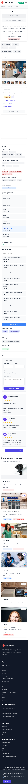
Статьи (4, 673)
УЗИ (3, 165)
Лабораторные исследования (9, 180)
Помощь (4, 735)
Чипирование (12, 151)
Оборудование (7, 51)
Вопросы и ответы (7, 678)
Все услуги (5, 758)
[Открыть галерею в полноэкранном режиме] (14, 70)
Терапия (23, 157)
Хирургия (4, 745)
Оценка (6, 370)
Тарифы (4, 732)
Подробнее (6, 777)
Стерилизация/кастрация (7, 154)
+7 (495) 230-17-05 (10, 100)
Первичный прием (15, 157)
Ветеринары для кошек (8, 710)
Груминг (19, 180)
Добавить (4, 726)
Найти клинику (6, 665)
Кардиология (5, 163)
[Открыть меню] (26, 3)
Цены (13, 47)
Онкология (12, 163)
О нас (3, 697)
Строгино (10, 95)
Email (16, 363)
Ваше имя (6, 363)
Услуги (16, 44)
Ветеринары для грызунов (9, 713)
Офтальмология (20, 163)
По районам (5, 681)
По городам (5, 686)
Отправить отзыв (14, 388)
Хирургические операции (15, 171)
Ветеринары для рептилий (9, 719)
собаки (8, 187)
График (5, 47)
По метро (4, 689)
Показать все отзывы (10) (14, 450)
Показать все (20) (14, 324)
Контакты (4, 700)
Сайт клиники (8, 106)
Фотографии (7, 44)
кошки (3, 187)
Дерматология (5, 157)
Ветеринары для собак (8, 708)
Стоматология (18, 154)
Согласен (7, 781)
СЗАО (5, 95)
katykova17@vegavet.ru (10, 103)
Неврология (9, 165)
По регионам (5, 684)
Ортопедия (16, 165)
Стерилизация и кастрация (9, 756)
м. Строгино (7, 97)
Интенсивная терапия (7, 174)
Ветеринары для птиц (8, 716)
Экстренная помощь (14, 39)
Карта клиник (6, 668)
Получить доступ (15, 111)
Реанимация (5, 171)
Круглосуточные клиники (9, 692)
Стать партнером (7, 729)
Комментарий (7, 376)
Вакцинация (4, 151)
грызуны (14, 187)
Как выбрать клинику (8, 676)
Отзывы (18, 51)
